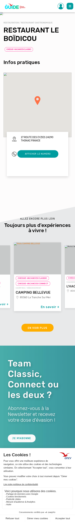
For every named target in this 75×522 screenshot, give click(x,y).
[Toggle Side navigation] (61, 6)
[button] (37, 100)
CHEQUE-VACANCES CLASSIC (18, 49)
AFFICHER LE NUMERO (38, 154)
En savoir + (50, 307)
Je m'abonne (21, 438)
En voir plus (37, 328)
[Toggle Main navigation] (70, 6)
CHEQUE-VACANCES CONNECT (33, 283)
